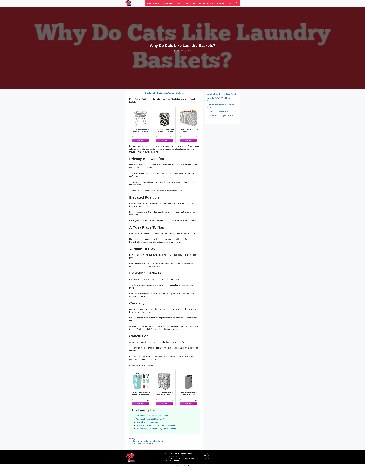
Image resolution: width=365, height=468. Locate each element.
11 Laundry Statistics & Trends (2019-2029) (166, 93)
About (206, 456)
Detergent (167, 3)
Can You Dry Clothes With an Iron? (221, 112)
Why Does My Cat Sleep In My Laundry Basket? (149, 441)
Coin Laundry (153, 3)
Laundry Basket (206, 3)
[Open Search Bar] (237, 3)
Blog (230, 3)
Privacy (207, 453)
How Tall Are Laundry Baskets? (143, 443)
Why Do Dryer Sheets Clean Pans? (221, 94)
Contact (207, 458)
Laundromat (189, 3)
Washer (220, 3)
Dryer (178, 3)
